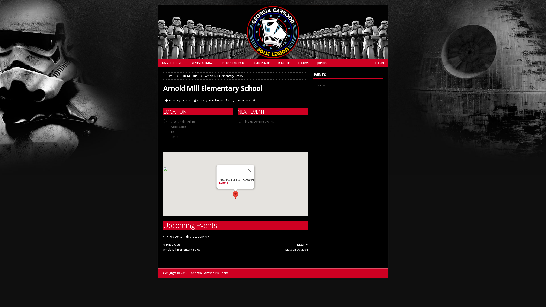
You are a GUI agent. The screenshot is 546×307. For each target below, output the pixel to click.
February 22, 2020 (180, 100)
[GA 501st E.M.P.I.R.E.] (273, 56)
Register (284, 63)
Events (223, 182)
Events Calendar (202, 63)
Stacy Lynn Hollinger (210, 100)
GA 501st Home (172, 63)
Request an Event (234, 63)
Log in (379, 63)
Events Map (262, 63)
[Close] (249, 170)
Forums (303, 63)
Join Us (322, 63)
